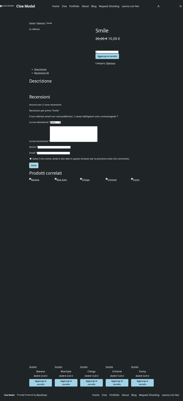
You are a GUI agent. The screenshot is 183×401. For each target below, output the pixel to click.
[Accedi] (158, 6)
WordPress (42, 395)
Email (33, 152)
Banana (40, 371)
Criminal (117, 371)
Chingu (91, 371)
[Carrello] (180, 6)
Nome (33, 146)
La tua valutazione (39, 122)
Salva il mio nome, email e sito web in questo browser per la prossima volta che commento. (81, 158)
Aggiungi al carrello (107, 56)
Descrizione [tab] (40, 69)
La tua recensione (39, 141)
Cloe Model (25, 6)
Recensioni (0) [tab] (41, 72)
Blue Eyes (66, 371)
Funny (142, 371)
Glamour (41, 23)
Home (32, 23)
